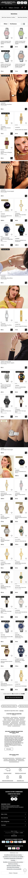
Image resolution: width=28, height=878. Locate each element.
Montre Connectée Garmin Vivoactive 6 (6, 216)
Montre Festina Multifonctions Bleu (19, 636)
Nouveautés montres (16, 725)
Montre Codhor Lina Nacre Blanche (20, 215)
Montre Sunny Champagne (21, 686)
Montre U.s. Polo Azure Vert (20, 541)
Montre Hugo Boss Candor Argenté (6, 495)
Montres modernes (6, 722)
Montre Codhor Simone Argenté (7, 191)
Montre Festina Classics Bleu (7, 636)
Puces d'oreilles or (18, 758)
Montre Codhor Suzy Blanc (6, 104)
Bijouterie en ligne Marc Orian (11, 710)
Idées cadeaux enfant (20, 759)
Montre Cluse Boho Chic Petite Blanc (6, 587)
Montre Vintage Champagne (21, 326)
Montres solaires (22, 722)
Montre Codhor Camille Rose (21, 612)
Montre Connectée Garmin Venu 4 (20, 472)
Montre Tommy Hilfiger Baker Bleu (7, 240)
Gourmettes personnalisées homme (10, 760)
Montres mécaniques (11, 719)
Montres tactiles (22, 723)
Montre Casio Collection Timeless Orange (20, 66)
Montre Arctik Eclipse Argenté (5, 541)
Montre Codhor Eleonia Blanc (7, 278)
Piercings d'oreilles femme (14, 761)
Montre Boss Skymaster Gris (7, 685)
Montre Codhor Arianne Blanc (5, 128)
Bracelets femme (21, 760)
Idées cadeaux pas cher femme (8, 758)
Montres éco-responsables (8, 724)
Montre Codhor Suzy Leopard (21, 129)
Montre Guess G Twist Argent (7, 449)
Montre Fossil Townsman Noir (6, 411)
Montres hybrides (22, 717)
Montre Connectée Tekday (20, 387)
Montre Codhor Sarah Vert (20, 587)
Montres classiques (6, 717)
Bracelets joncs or (12, 759)
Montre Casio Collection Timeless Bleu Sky (6, 66)
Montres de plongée (14, 717)
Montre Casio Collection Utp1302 (20, 43)
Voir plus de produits (14, 697)
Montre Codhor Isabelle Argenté (5, 564)
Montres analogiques (20, 719)
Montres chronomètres (14, 723)
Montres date (16, 718)
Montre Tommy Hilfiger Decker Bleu (20, 661)
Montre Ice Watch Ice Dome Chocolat (6, 662)
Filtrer (5, 23)
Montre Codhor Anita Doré (20, 563)
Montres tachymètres (17, 724)
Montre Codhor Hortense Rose (20, 495)
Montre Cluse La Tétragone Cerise (6, 153)
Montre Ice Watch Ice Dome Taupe (21, 518)
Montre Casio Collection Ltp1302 (6, 43)
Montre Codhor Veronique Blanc (20, 411)
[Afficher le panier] (25, 7)
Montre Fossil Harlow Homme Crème (5, 518)
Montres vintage (6, 723)
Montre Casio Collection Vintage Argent (6, 387)
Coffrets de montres (14, 722)
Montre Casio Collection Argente (7, 362)
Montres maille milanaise (8, 718)
